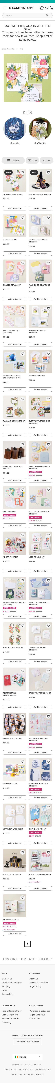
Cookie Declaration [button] (33, 1074)
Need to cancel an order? (27, 1035)
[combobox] (27, 15)
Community (8, 1005)
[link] (47, 8)
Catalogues (36, 1005)
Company (34, 973)
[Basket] (52, 8)
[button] (42, 8)
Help (4, 973)
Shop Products (8, 49)
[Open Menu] (4, 8)
